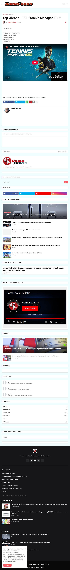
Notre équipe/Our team (8, 494)
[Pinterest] (30, 123)
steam (24, 119)
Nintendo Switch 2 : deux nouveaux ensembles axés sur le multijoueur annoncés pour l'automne (33, 290)
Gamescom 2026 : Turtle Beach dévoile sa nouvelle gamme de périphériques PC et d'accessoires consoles (39, 534)
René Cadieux (16, 130)
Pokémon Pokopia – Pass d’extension (22, 541)
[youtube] (43, 214)
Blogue (35, 428)
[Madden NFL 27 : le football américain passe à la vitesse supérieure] (7, 245)
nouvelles (10, 35)
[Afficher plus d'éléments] (37, 123)
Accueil (5, 35)
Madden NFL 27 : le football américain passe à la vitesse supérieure (31, 243)
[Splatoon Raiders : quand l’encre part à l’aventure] (7, 253)
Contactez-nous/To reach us (10, 507)
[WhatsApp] (27, 123)
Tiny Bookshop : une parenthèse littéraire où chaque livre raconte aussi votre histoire (37, 259)
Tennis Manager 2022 (33, 119)
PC (13, 119)
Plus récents (7, 173)
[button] (2, 3)
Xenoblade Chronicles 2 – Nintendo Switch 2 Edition (27, 274)
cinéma (35, 440)
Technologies (35, 431)
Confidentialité (6, 504)
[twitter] (27, 214)
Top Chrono (42, 119)
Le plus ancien (62, 173)
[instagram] (59, 214)
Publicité (4, 513)
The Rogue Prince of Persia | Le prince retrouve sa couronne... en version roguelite (36, 266)
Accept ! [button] (7, 565)
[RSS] (42, 482)
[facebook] (27, 482)
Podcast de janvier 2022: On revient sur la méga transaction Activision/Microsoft (35, 377)
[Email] (33, 123)
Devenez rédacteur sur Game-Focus (12, 510)
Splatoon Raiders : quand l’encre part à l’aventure (26, 251)
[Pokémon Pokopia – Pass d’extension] (6, 543)
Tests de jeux (35, 434)
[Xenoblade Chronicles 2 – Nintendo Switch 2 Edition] (7, 276)
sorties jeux (35, 443)
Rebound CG (19, 119)
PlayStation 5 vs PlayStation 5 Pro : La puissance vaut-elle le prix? (30, 556)
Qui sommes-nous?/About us (10, 500)
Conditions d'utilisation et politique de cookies (14, 497)
